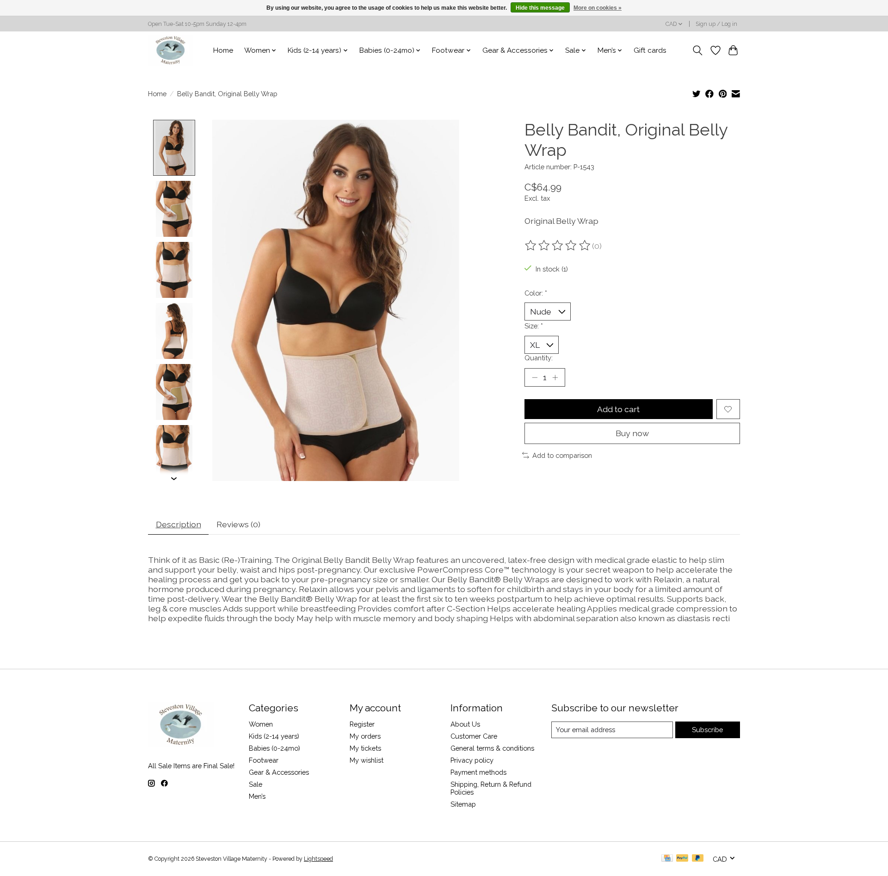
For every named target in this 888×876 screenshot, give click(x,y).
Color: (535, 293)
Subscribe (707, 730)
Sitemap (463, 804)
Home (223, 50)
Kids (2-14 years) (274, 736)
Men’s (257, 796)
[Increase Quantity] (555, 377)
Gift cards (650, 50)
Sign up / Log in (716, 24)
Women (261, 724)
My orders (365, 736)
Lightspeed (318, 859)
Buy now (632, 433)
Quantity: (538, 358)
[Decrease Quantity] (534, 377)
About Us (465, 724)
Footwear (263, 760)
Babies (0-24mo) (274, 748)
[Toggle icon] (697, 50)
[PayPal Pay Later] (698, 858)
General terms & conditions (492, 748)
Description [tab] (178, 524)
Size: (533, 326)
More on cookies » (598, 8)
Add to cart (618, 409)
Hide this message (540, 8)
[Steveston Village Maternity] (170, 50)
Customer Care (473, 736)
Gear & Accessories (279, 772)
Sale (255, 784)
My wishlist (366, 760)
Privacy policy (471, 760)
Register (362, 724)
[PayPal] (682, 858)
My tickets (365, 748)
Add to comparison (562, 455)
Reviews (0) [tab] (238, 524)
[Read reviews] (558, 246)
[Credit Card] (667, 858)
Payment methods (478, 772)
